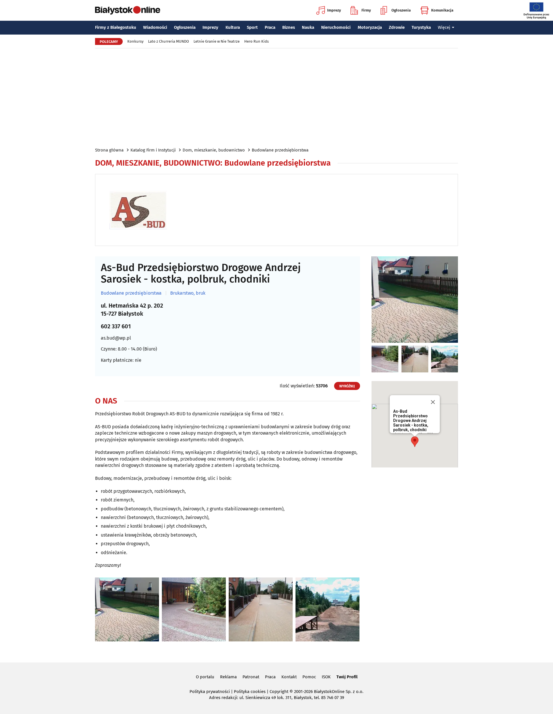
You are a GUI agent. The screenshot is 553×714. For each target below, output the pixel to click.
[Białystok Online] (127, 10)
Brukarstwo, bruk (187, 293)
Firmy (366, 10)
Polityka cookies (250, 691)
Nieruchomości (336, 27)
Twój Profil (346, 676)
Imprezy (334, 10)
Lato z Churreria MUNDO (168, 41)
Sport (252, 27)
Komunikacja (442, 10)
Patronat (251, 676)
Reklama (228, 676)
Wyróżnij (347, 386)
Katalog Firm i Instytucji (153, 150)
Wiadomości (155, 27)
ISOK (326, 676)
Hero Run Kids (256, 41)
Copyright (279, 691)
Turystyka (421, 27)
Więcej (444, 27)
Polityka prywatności (210, 691)
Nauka (308, 27)
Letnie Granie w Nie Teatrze (217, 41)
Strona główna (109, 150)
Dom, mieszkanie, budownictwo (214, 150)
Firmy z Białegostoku (115, 27)
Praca (270, 27)
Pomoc (309, 676)
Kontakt (289, 676)
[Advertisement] (276, 97)
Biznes (288, 27)
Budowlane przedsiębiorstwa (280, 150)
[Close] (433, 402)
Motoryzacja (370, 27)
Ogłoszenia (401, 10)
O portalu (205, 676)
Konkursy (135, 41)
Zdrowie (397, 27)
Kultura (233, 27)
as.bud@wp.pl (116, 338)
